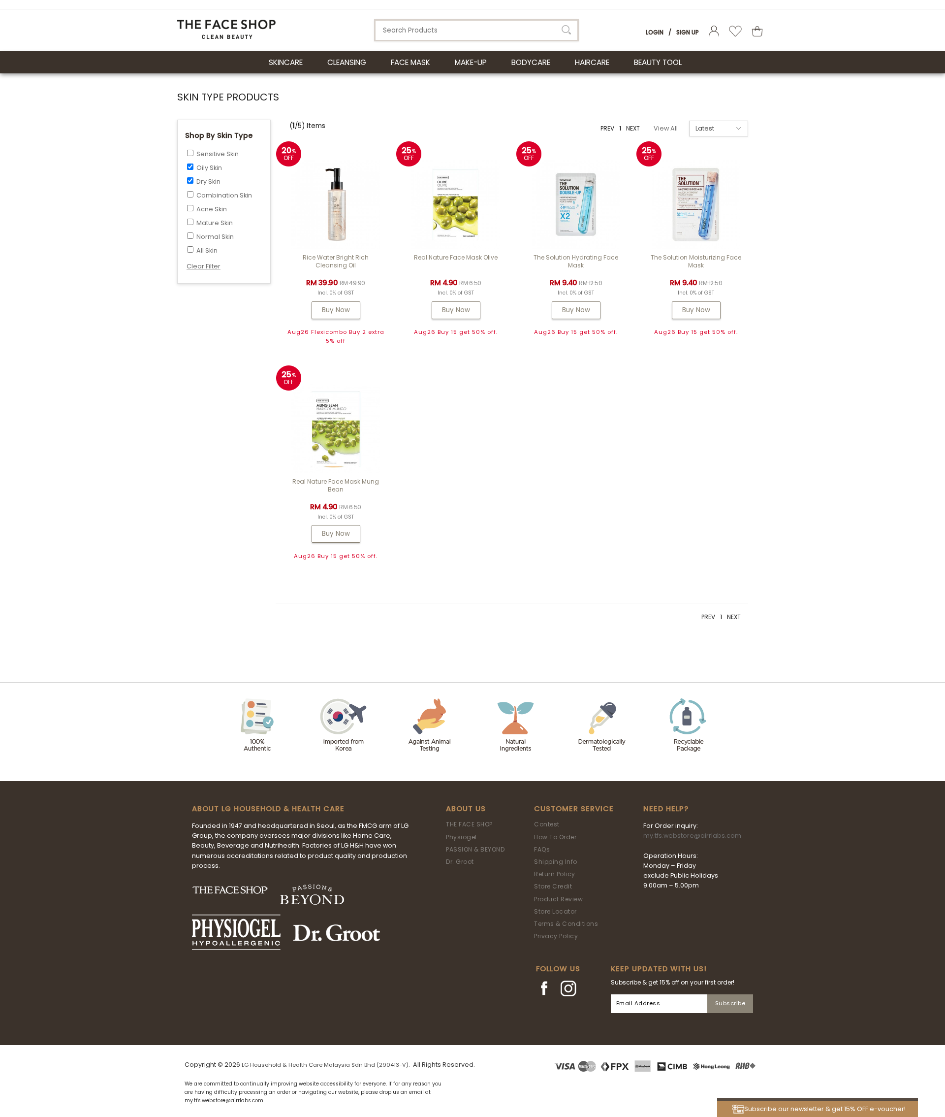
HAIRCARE (592, 62)
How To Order (555, 837)
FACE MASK (410, 62)
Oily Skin (209, 168)
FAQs (542, 849)
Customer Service (574, 809)
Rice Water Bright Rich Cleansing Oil (336, 261)
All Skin (207, 250)
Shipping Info (555, 861)
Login (654, 32)
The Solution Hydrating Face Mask (576, 261)
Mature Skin (214, 223)
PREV (607, 128)
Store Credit (553, 886)
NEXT (633, 128)
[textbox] (476, 30)
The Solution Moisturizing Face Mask (696, 261)
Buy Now (336, 310)
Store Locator (555, 911)
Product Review (558, 899)
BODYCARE (530, 62)
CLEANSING (346, 62)
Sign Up (687, 32)
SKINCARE (286, 62)
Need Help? (666, 809)
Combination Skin (224, 195)
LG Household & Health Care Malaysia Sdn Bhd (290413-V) (325, 1065)
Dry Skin (208, 181)
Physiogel (461, 837)
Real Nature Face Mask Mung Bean (335, 485)
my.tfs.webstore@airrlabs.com (692, 835)
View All (666, 128)
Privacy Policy (556, 936)
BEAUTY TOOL (658, 62)
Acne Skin (211, 209)
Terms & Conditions (566, 924)
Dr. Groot (460, 861)
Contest (547, 824)
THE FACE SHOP (469, 824)
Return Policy (554, 874)
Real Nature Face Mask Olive (456, 257)
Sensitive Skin (217, 154)
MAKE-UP (471, 62)
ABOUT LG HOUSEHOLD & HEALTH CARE (268, 809)
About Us (466, 809)
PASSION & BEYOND (475, 849)
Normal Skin (215, 236)
